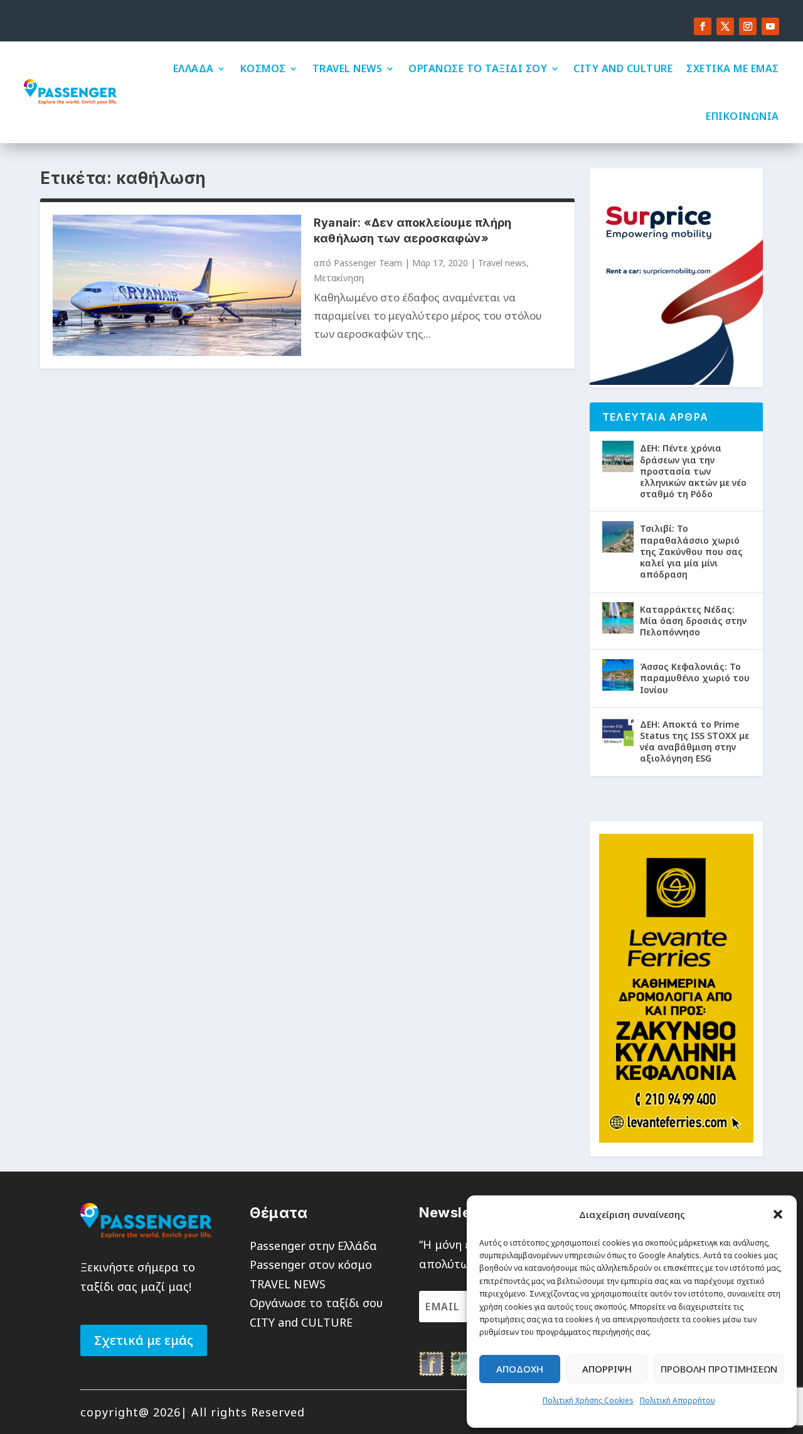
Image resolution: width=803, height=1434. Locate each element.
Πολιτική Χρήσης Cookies (588, 1400)
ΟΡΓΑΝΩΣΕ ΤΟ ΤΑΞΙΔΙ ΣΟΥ (477, 68)
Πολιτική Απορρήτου (677, 1400)
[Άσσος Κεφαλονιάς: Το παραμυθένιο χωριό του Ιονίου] (618, 675)
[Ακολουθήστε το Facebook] (702, 26)
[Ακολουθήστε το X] (725, 26)
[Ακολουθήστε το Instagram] (748, 26)
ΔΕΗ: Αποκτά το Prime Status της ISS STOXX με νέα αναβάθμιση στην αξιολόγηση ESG (694, 741)
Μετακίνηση (339, 278)
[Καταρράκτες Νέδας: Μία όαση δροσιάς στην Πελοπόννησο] (618, 617)
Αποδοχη (519, 1368)
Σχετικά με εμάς (143, 1340)
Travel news (502, 263)
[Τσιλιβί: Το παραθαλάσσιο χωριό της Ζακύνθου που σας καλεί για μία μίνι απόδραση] (618, 537)
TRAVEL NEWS (347, 68)
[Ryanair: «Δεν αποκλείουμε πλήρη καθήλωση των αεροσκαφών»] (177, 285)
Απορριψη (607, 1368)
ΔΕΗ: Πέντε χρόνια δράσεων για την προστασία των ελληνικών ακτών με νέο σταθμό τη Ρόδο (693, 471)
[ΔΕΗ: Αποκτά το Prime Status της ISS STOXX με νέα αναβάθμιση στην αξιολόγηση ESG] (618, 732)
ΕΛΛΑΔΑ (193, 68)
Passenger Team (368, 263)
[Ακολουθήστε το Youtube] (770, 26)
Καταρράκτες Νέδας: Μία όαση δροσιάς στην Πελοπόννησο (693, 620)
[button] (778, 1214)
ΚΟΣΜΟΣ (263, 68)
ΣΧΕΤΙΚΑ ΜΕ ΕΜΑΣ (732, 68)
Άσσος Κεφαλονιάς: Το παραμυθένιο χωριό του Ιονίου (695, 677)
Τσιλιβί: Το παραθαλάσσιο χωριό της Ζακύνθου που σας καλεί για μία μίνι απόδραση (691, 551)
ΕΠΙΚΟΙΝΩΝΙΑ (742, 116)
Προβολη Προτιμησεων (719, 1368)
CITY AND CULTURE (623, 68)
